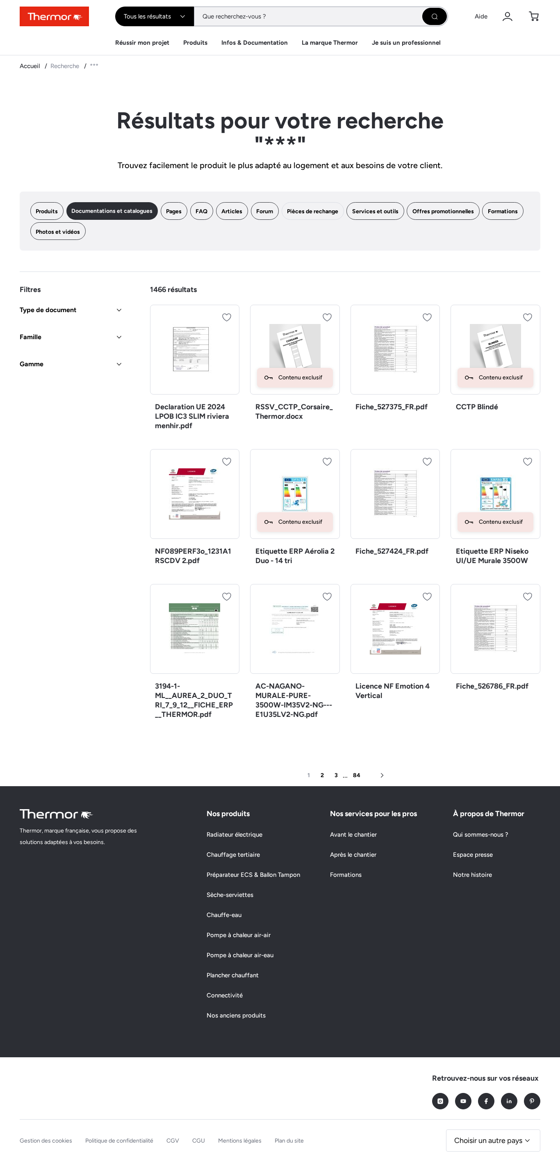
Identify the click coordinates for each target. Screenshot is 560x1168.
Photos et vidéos (58, 231)
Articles (231, 211)
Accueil (30, 66)
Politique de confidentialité (119, 1140)
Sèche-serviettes (230, 895)
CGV (172, 1140)
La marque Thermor (330, 42)
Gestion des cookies (46, 1140)
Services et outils (375, 211)
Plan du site (289, 1140)
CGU (198, 1140)
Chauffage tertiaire (233, 854)
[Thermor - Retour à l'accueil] (54, 16)
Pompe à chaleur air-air (239, 935)
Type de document (48, 310)
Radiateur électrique (234, 834)
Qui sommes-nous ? (480, 834)
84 (356, 775)
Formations (503, 211)
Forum (264, 211)
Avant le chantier (353, 834)
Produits (195, 42)
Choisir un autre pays (488, 1140)
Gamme (31, 364)
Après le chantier (353, 854)
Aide (481, 16)
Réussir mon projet (142, 42)
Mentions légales (240, 1140)
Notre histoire (472, 874)
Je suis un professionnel (406, 42)
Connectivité (225, 995)
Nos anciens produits (236, 1015)
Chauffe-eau (224, 915)
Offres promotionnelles (443, 211)
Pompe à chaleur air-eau (240, 955)
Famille (30, 337)
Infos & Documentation (254, 42)
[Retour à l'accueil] (56, 814)
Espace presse (473, 854)
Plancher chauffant (233, 975)
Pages (174, 211)
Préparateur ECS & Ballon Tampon (253, 874)
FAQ (201, 211)
